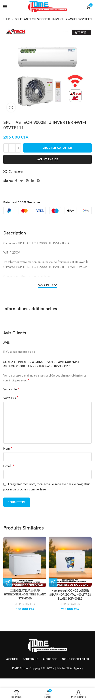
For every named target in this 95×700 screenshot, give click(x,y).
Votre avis (11, 397)
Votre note (11, 389)
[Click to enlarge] (11, 107)
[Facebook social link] (16, 181)
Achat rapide (47, 159)
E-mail (9, 466)
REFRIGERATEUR (25, 604)
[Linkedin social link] (32, 181)
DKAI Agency (74, 668)
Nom (8, 448)
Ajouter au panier (57, 148)
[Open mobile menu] (5, 6)
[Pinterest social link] (27, 181)
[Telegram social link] (38, 181)
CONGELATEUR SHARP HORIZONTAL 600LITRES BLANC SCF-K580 (25, 594)
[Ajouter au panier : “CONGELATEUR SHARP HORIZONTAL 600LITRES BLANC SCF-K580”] (7, 582)
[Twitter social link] (21, 181)
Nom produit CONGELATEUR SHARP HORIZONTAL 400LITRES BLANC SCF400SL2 (70, 594)
